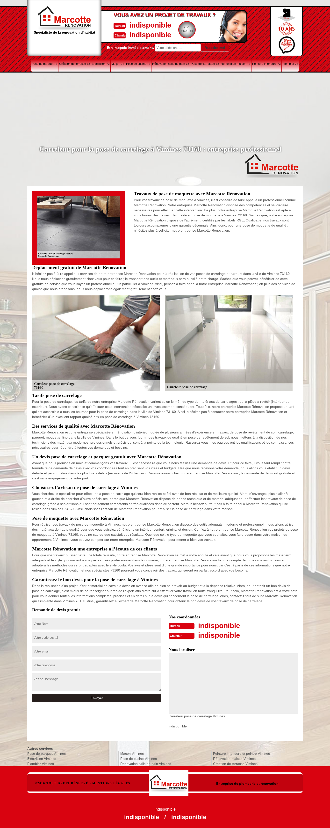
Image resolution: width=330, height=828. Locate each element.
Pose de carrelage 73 (205, 64)
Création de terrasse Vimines (235, 764)
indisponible (150, 25)
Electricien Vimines (41, 759)
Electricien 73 (101, 64)
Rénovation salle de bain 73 (170, 64)
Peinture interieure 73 (266, 64)
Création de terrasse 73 (74, 64)
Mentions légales (111, 783)
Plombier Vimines (40, 764)
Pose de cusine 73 (138, 64)
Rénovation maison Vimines (234, 759)
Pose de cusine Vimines (138, 759)
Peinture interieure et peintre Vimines (241, 753)
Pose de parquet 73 (44, 64)
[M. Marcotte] (168, 780)
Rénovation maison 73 (236, 64)
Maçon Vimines (132, 753)
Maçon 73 (117, 64)
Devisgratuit (187, 29)
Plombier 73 (290, 64)
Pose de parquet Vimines (46, 753)
